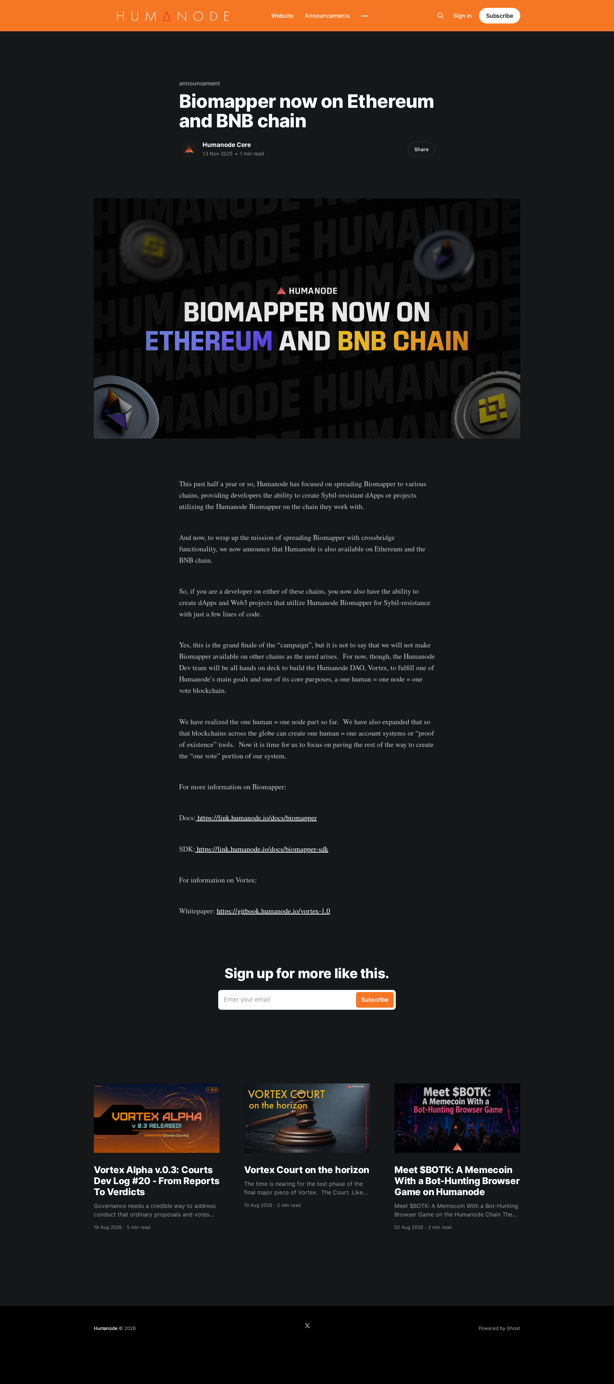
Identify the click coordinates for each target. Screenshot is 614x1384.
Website (282, 15)
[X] (307, 1326)
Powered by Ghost (499, 1328)
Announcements (327, 15)
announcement (199, 83)
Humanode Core (227, 144)
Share (421, 149)
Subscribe (499, 15)
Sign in (462, 15)
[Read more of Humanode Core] (189, 149)
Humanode (105, 1328)
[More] (364, 16)
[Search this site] (440, 15)
